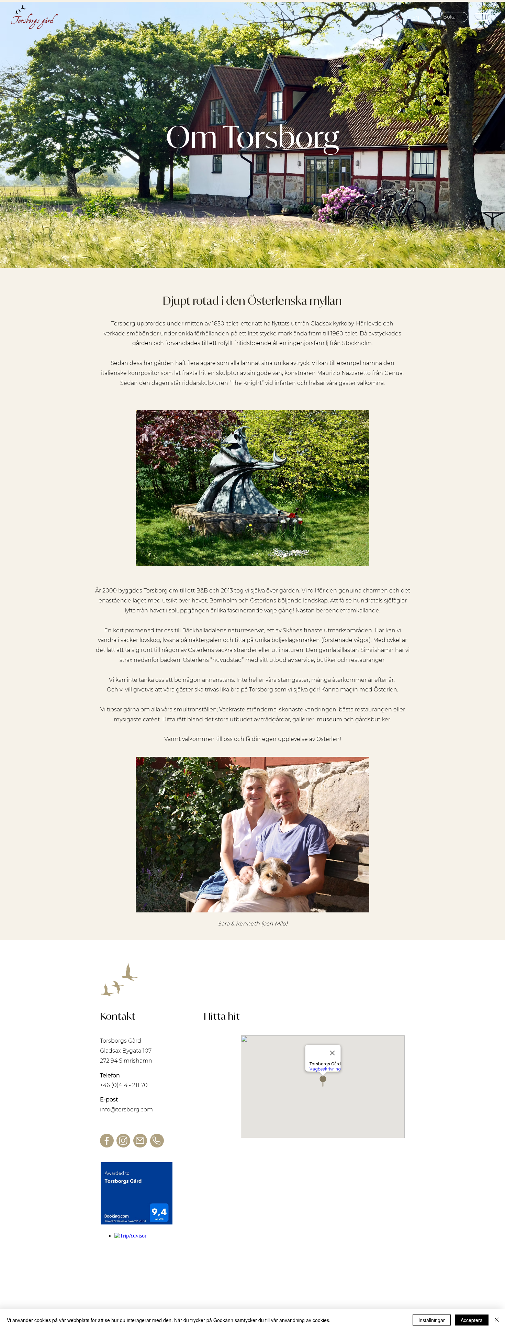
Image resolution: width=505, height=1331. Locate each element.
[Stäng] (497, 1320)
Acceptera (472, 1320)
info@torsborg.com (126, 1109)
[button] (481, 17)
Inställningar (431, 1320)
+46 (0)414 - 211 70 (124, 1085)
